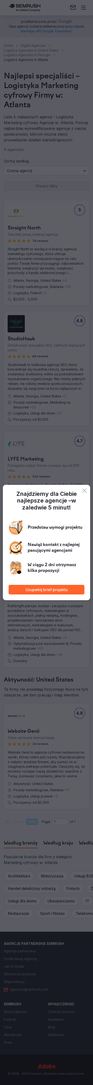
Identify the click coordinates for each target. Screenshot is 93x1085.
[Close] (84, 490)
